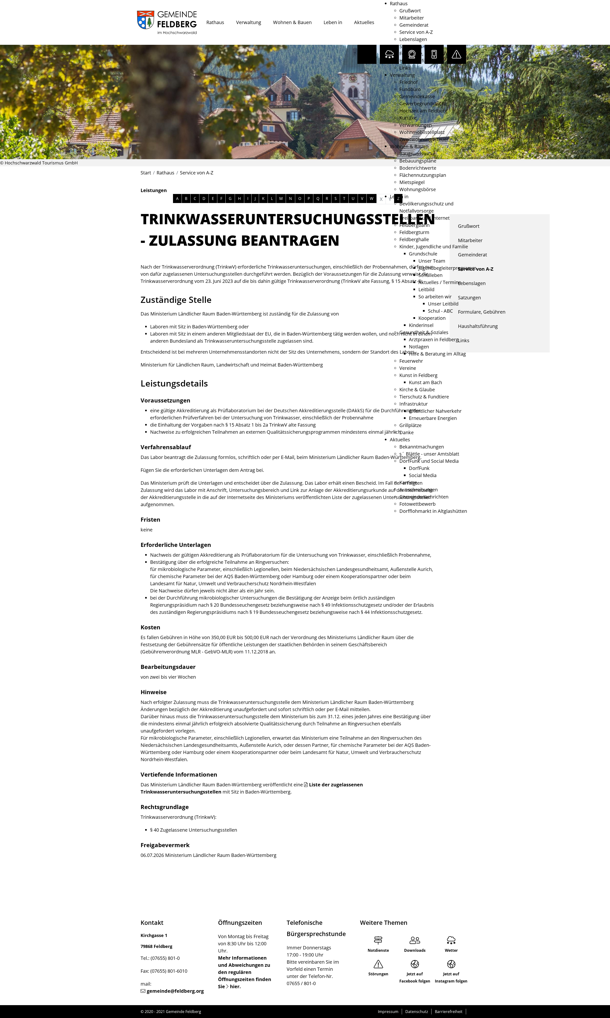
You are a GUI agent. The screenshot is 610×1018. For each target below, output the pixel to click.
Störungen (378, 974)
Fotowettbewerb (417, 504)
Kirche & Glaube (417, 389)
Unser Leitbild (443, 303)
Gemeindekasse (417, 96)
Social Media (423, 475)
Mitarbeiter (411, 18)
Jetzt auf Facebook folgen (414, 977)
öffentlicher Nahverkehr (435, 411)
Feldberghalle (414, 239)
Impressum (388, 1011)
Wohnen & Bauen (292, 22)
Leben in (333, 22)
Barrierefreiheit (449, 1011)
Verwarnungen (415, 125)
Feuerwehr (411, 361)
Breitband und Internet (424, 218)
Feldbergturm (414, 232)
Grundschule (423, 253)
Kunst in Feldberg (418, 375)
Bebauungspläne (417, 161)
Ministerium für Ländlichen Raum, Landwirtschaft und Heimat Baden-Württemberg (232, 364)
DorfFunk (419, 468)
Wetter (451, 950)
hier (234, 986)
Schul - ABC (440, 311)
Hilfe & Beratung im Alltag (437, 354)
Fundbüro (410, 89)
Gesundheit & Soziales (423, 332)
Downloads (415, 950)
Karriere (408, 482)
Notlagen (419, 346)
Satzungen (410, 46)
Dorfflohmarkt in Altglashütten (433, 511)
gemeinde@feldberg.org (175, 991)
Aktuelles (364, 22)
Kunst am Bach (425, 382)
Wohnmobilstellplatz (422, 132)
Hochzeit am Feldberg (423, 110)
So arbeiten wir (435, 296)
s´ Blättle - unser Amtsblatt (429, 454)
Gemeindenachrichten (423, 497)
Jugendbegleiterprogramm (447, 268)
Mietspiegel (412, 182)
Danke (406, 432)
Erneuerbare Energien (433, 418)
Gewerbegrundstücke (423, 103)
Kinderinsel (421, 325)
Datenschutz (416, 1011)
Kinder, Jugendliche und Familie (433, 246)
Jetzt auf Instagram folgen (451, 977)
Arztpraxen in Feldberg (433, 339)
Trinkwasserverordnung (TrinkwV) (178, 817)
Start (146, 172)
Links (405, 68)
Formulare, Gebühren (423, 53)
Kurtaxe (407, 118)
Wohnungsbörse (417, 189)
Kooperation (432, 318)
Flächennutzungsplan (422, 175)
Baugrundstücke (417, 153)
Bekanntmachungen (421, 446)
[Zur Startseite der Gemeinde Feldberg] (167, 22)
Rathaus (215, 22)
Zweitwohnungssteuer (423, 139)
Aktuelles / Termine (439, 282)
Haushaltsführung (419, 60)
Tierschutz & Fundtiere (424, 396)
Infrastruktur (413, 404)
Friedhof (408, 82)
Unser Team (431, 261)
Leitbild (426, 289)
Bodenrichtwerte (417, 168)
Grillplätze (410, 425)
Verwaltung (248, 22)
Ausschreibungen (418, 489)
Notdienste (378, 950)
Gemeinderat (413, 25)
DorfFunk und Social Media (429, 461)
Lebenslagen (413, 39)
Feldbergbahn (414, 225)
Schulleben (430, 275)
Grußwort (410, 10)
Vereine (407, 368)
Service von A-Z (416, 32)
